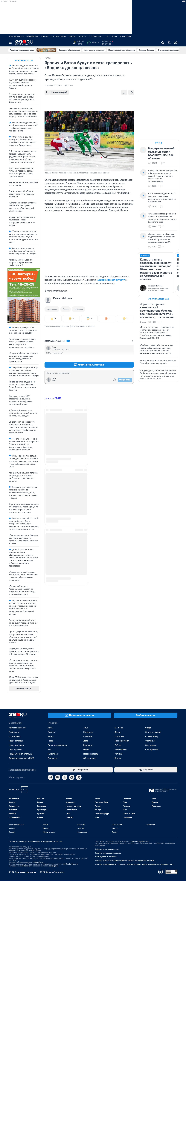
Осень (117, 732)
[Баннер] (46, 50)
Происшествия (122, 741)
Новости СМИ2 (53, 398)
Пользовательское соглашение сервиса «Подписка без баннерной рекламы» (125, 861)
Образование (89, 758)
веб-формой (53, 866)
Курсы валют (96, 36)
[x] (79, 777)
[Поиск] (162, 42)
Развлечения (121, 749)
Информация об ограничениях (107, 849)
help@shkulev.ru (26, 866)
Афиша (71, 36)
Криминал (88, 732)
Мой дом (87, 745)
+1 (123, 358)
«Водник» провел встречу (111, 279)
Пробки (93, 42)
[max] (71, 777)
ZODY (107, 36)
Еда (49, 749)
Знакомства (32, 36)
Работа (118, 745)
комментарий (59, 92)
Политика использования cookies (108, 853)
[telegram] (50, 777)
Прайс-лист (14, 732)
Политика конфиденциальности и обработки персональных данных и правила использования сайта (134, 864)
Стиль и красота (153, 732)
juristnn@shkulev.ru (70, 864)
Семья (118, 758)
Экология (150, 741)
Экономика (150, 745)
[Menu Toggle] (10, 42)
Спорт (148, 728)
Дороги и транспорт (57, 745)
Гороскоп (82, 36)
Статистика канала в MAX (21, 758)
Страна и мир (151, 736)
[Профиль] (176, 42)
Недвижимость (16, 36)
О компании (14, 736)
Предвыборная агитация (20, 754)
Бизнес (51, 732)
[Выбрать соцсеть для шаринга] (131, 92)
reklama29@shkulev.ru (140, 842)
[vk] (57, 777)
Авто (50, 728)
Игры (114, 36)
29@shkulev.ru (38, 862)
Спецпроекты (151, 749)
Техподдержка (15, 749)
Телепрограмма (58, 36)
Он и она (119, 728)
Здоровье (52, 758)
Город (50, 741)
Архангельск (52, 309)
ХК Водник (78, 309)
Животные (53, 754)
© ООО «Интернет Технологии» (52, 872)
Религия (118, 754)
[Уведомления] (169, 42)
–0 (130, 358)
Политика (119, 736)
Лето (85, 741)
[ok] (64, 777)
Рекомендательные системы (106, 857)
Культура (87, 736)
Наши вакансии (16, 745)
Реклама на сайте (17, 728)
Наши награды (16, 741)
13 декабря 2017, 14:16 (53, 85)
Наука (86, 749)
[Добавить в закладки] (124, 92)
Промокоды (125, 36)
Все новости (24, 60)
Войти (54, 381)
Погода (44, 36)
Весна (51, 736)
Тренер (65, 309)
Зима (85, 728)
